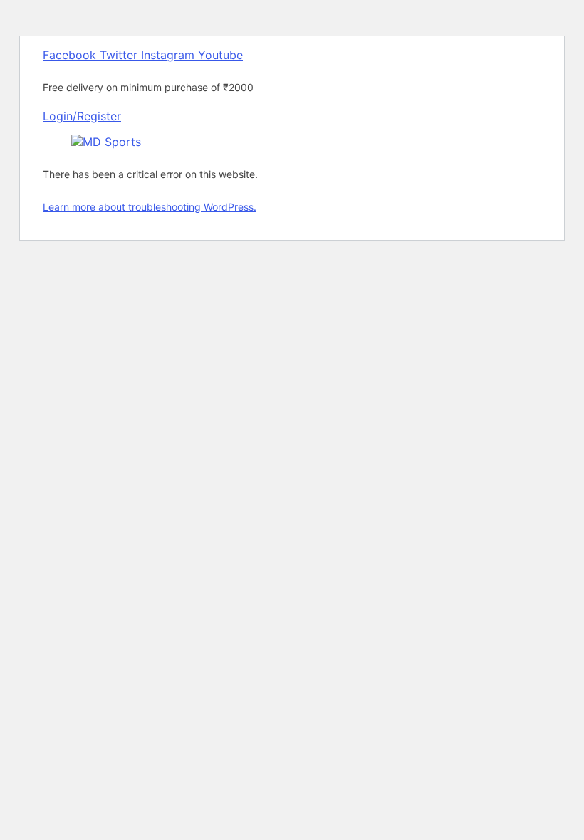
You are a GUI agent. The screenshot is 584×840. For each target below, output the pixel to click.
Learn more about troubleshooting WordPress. (149, 207)
